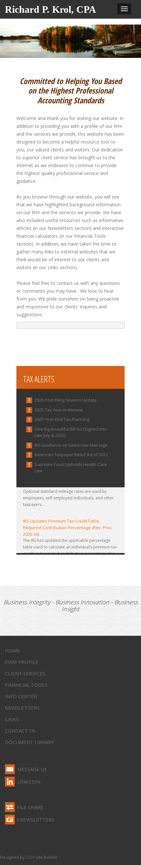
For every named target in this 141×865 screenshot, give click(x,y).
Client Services (25, 673)
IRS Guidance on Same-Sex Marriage (71, 445)
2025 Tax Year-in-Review (58, 410)
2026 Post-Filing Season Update (65, 400)
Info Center (21, 696)
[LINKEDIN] (10, 782)
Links (12, 719)
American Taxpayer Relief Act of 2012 (71, 455)
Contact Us (20, 730)
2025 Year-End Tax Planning (61, 419)
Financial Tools (26, 685)
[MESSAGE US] (10, 769)
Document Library (29, 742)
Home (12, 650)
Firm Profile (21, 662)
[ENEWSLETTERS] (10, 819)
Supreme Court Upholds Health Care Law (70, 467)
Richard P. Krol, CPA (50, 9)
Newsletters (22, 707)
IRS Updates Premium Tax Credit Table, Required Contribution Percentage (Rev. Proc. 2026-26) (67, 526)
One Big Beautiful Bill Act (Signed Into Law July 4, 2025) (70, 432)
